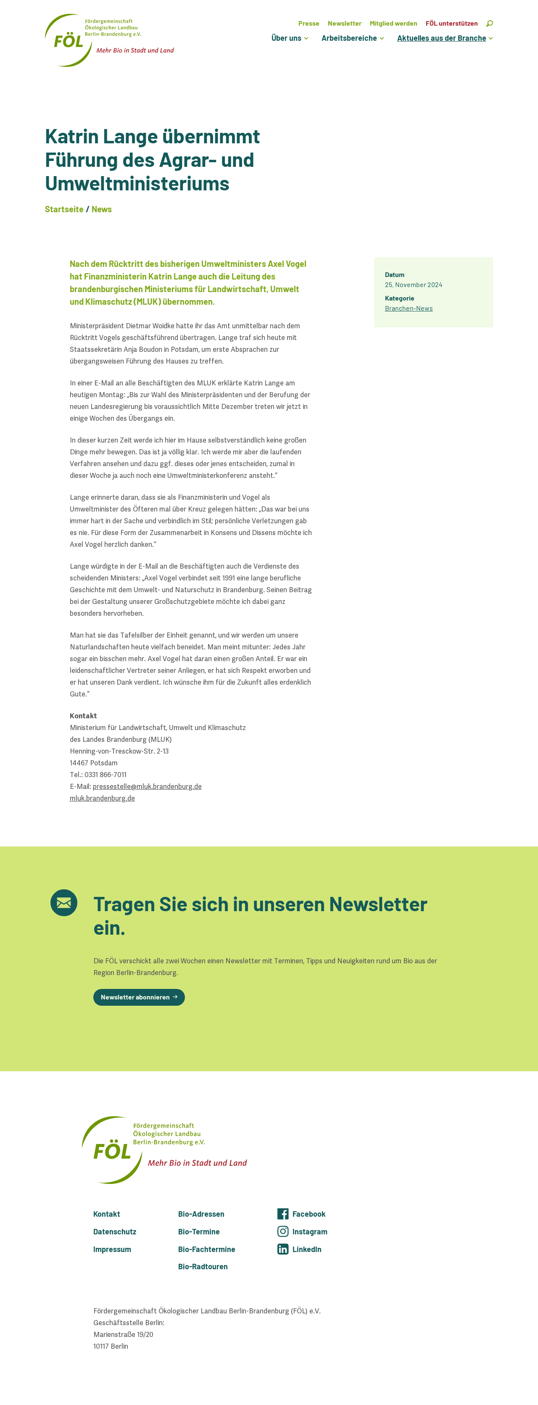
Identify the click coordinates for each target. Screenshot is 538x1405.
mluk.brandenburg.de (102, 798)
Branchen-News (409, 308)
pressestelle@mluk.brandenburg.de (147, 786)
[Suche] (489, 23)
